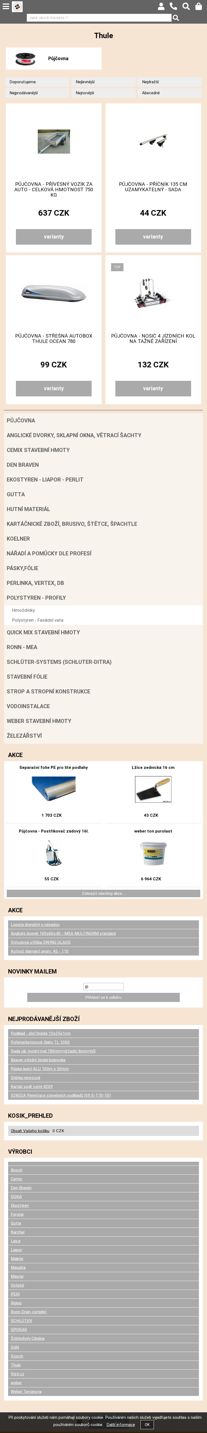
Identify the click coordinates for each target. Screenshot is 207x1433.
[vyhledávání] (188, 7)
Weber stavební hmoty (39, 721)
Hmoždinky (23, 610)
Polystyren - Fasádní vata (37, 620)
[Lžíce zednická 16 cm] (153, 789)
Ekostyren (20, 1205)
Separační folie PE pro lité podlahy (53, 767)
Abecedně (151, 93)
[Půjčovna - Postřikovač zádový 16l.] (54, 853)
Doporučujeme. (23, 81)
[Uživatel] (164, 7)
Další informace (120, 1424)
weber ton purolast (153, 831)
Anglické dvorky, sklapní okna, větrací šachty (74, 435)
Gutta (16, 494)
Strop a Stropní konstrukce (48, 691)
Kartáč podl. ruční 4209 (32, 1086)
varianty (54, 236)
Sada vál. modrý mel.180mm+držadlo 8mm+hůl (53, 1051)
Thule (16, 1365)
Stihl (15, 1347)
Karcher (18, 1232)
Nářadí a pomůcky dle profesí (49, 553)
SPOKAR (19, 1329)
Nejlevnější (85, 81)
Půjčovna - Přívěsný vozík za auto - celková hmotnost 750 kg (53, 190)
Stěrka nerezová (25, 1077)
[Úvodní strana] (17, 6)
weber (16, 1382)
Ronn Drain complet (29, 1311)
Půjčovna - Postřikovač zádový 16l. (54, 831)
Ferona (17, 1214)
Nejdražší (150, 81)
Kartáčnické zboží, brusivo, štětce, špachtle (72, 524)
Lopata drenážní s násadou (35, 924)
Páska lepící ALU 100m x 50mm (40, 1068)
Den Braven (23, 465)
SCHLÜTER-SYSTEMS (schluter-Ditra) (59, 662)
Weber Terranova (26, 1391)
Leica (15, 1241)
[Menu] (6, 6)
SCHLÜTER (21, 1320)
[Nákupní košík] (201, 7)
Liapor (16, 1249)
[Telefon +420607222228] (176, 10)
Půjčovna (58, 58)
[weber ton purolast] (153, 853)
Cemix (16, 1179)
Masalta (18, 1267)
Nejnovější (85, 93)
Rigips (16, 1303)
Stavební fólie (27, 677)
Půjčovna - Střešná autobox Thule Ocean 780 (53, 338)
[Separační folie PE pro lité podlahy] (54, 789)
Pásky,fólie (22, 568)
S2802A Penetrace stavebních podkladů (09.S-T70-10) (61, 1095)
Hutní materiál (28, 509)
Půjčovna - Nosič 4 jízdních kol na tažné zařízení (153, 338)
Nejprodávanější (23, 93)
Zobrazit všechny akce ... (104, 893)
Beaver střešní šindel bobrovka (38, 1060)
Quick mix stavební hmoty (43, 632)
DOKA (16, 1196)
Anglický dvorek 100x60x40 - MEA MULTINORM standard (63, 933)
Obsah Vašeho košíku (30, 1130)
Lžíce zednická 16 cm (153, 767)
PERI (15, 1294)
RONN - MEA (22, 647)
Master (17, 1276)
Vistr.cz (17, 1374)
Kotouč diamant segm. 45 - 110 (40, 951)
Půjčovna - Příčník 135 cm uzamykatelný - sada (153, 187)
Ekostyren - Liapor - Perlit (45, 479)
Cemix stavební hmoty (38, 450)
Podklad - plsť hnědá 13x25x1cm (41, 1033)
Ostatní (17, 1285)
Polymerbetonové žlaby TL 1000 (40, 1042)
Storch (17, 1356)
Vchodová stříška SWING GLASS (41, 942)
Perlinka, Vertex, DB (35, 583)
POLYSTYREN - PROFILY (36, 598)
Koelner (18, 538)
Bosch (16, 1170)
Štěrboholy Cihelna (27, 1338)
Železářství (24, 736)
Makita (17, 1258)
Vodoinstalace (28, 706)
